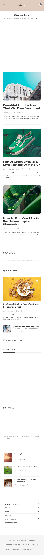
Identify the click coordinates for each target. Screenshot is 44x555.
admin (5, 169)
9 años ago (6, 112)
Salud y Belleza (22, 519)
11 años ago (10, 169)
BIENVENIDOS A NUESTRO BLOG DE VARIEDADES (18, 19)
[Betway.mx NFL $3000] (12, 340)
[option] (22, 305)
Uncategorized (13, 96)
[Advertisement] (22, 46)
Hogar (22, 511)
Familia (22, 508)
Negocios (22, 515)
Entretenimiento (22, 504)
